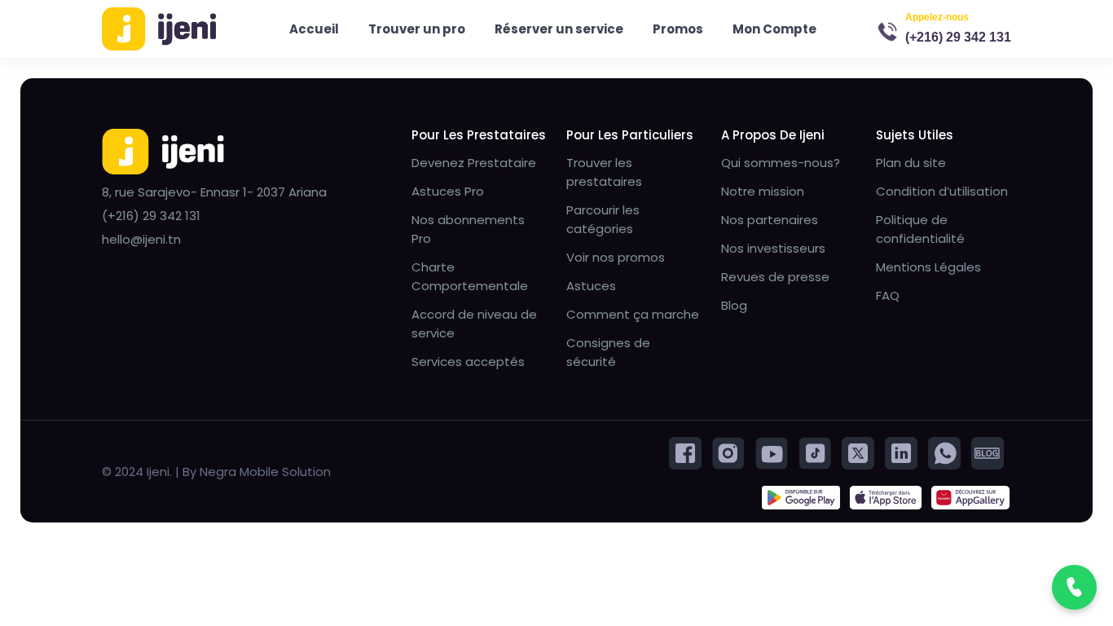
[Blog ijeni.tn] (987, 452)
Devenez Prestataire (473, 162)
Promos (678, 28)
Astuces (591, 285)
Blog (734, 305)
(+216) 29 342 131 (958, 37)
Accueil (314, 28)
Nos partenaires (769, 219)
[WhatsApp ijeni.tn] (944, 452)
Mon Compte (774, 28)
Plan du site (911, 162)
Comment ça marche (632, 314)
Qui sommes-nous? (780, 162)
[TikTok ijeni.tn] (814, 452)
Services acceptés (468, 361)
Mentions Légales (928, 267)
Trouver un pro (416, 28)
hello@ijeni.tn (141, 239)
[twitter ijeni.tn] (858, 452)
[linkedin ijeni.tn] (901, 452)
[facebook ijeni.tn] (685, 452)
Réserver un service (559, 28)
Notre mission (762, 191)
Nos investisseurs (773, 248)
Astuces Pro (447, 191)
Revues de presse (775, 276)
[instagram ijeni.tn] (728, 452)
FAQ (888, 295)
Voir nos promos (615, 257)
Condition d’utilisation (942, 191)
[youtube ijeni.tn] (771, 452)
